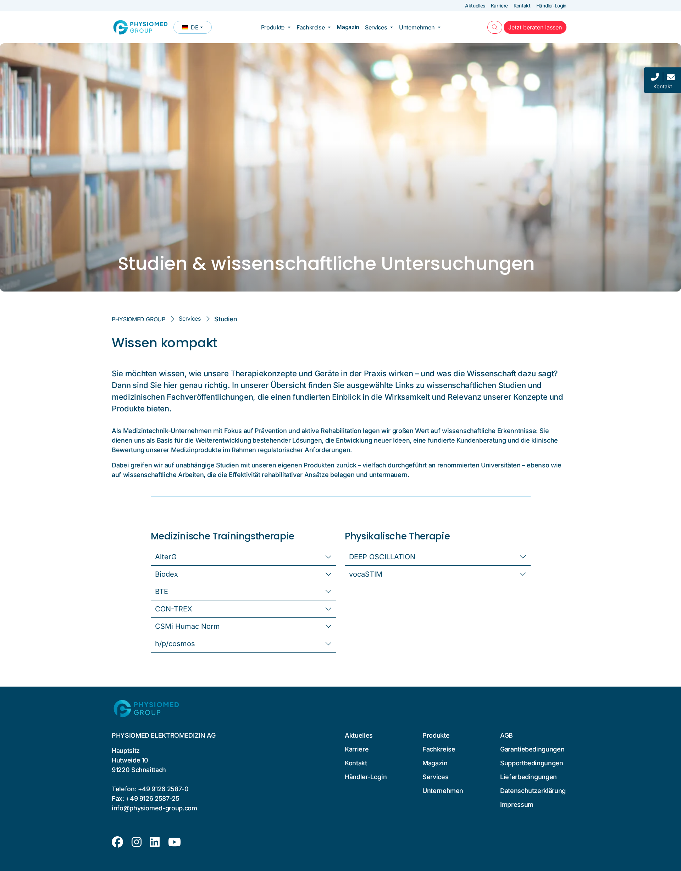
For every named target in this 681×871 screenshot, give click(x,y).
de (197, 29)
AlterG (166, 557)
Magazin (348, 26)
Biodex (166, 574)
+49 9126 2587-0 (163, 789)
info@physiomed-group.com (154, 808)
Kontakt (522, 6)
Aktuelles (475, 6)
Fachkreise (311, 27)
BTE (161, 591)
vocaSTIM (365, 574)
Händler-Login (551, 6)
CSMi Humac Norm (187, 626)
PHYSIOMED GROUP (138, 319)
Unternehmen (416, 27)
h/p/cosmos (175, 643)
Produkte (272, 27)
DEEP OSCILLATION (382, 557)
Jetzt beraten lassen (537, 27)
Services (376, 27)
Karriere (499, 6)
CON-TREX (173, 609)
